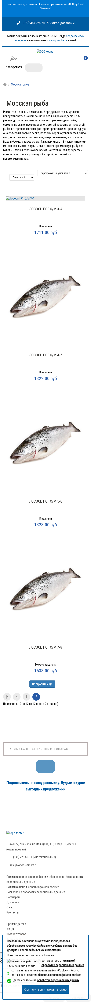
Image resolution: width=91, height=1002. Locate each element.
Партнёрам (13, 897)
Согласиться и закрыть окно (45, 989)
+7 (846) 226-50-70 (36, 23)
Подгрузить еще (42, 684)
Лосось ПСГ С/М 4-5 (45, 355)
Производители (16, 924)
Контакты (13, 912)
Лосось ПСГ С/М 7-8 (45, 647)
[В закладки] (45, 202)
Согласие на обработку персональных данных (36, 892)
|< (7, 696)
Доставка (13, 902)
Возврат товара (16, 934)
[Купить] (45, 238)
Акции (11, 929)
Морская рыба (20, 84)
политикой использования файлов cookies (54, 975)
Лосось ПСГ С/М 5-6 (45, 501)
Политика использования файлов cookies (33, 887)
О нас (10, 907)
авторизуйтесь (58, 40)
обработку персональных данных (58, 980)
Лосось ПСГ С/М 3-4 (45, 209)
